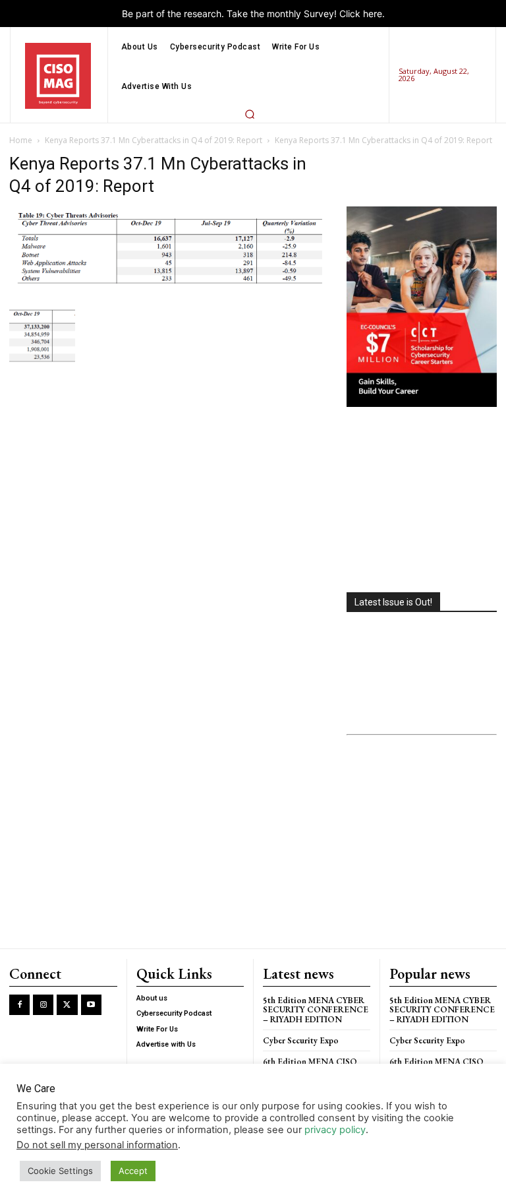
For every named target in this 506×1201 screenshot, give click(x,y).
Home (20, 140)
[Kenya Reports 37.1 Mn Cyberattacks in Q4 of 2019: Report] (168, 286)
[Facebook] (19, 1005)
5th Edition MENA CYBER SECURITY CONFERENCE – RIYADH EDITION (315, 1010)
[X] (67, 1005)
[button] (249, 114)
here (372, 13)
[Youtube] (91, 1005)
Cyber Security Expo (301, 1040)
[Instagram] (43, 1005)
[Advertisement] (422, 501)
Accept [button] (133, 1170)
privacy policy (335, 1130)
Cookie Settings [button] (60, 1170)
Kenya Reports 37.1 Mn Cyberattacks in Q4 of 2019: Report (153, 140)
